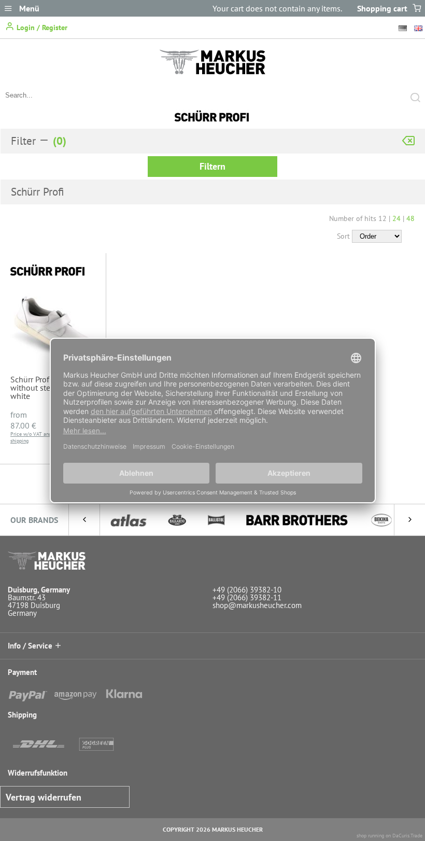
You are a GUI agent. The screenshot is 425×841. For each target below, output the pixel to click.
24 (396, 218)
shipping (19, 440)
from (23, 420)
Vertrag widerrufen (43, 797)
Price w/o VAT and (30, 434)
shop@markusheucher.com (257, 605)
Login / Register (41, 27)
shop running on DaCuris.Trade (389, 835)
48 (410, 218)
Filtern (212, 166)
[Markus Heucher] (212, 71)
